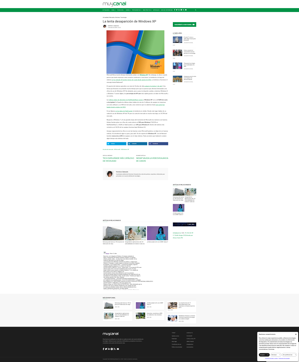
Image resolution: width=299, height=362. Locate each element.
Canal (113, 10)
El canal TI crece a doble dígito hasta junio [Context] (190, 38)
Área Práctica (147, 10)
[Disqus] (135, 270)
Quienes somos (175, 336)
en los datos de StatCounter (124, 111)
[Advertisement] (135, 201)
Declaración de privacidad (284, 358)
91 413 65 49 (189, 233)
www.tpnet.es (190, 347)
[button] (296, 334)
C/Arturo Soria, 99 (191, 338)
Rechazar (274, 354)
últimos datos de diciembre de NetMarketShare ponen (126, 100)
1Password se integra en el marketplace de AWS (189, 65)
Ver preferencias (287, 354)
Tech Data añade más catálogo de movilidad (118, 159)
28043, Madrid (190, 341)
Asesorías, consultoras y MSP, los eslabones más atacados (154, 314)
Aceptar (262, 354)
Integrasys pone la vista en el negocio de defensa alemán (190, 78)
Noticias (117, 17)
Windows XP (125, 149)
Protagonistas (136, 10)
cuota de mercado (108, 149)
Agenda (128, 10)
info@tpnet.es (177, 233)
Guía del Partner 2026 (167, 10)
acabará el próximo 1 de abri (153, 86)
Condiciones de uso (176, 344)
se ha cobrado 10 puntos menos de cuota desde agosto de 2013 (131, 80)
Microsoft (117, 149)
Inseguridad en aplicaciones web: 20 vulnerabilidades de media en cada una (122, 315)
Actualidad (106, 10)
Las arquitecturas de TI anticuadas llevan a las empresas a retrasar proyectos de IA (187, 305)
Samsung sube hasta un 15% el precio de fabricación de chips (123, 303)
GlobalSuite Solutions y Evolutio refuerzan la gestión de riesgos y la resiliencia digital (187, 317)
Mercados (112, 17)
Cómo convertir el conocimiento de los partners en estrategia (189, 52)
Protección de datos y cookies (271, 358)
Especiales (156, 10)
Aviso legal (174, 341)
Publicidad (174, 338)
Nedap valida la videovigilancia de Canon (152, 159)
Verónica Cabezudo (122, 172)
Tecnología (120, 10)
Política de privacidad (177, 347)
